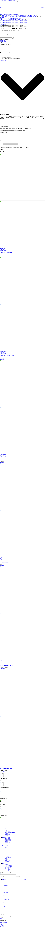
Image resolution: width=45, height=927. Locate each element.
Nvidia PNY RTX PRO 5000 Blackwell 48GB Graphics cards (11, 19)
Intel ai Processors (8, 867)
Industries (6, 852)
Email (1, 145)
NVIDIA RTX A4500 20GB (6, 665)
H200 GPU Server (8, 865)
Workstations (7, 856)
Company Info (5, 827)
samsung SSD (7, 869)
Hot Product (4, 863)
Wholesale (7, 847)
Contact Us (7, 835)
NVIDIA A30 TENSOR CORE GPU (9, 459)
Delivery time (7, 838)
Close (1, 915)
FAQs (6, 830)
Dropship (6, 841)
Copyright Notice (8, 843)
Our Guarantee (7, 834)
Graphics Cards (5, 14)
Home (1, 14)
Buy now (6, 39)
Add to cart (2, 39)
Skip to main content (11, 0)
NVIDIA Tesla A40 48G (5, 562)
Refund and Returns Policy (10, 832)
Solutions (6, 850)
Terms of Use (7, 842)
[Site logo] (22, 13)
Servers (6, 855)
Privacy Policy (7, 831)
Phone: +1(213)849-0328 (8, 824)
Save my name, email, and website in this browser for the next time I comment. (16, 147)
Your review (2, 140)
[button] (2, 256)
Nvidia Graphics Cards (13, 14)
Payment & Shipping (6, 837)
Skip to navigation (3, 0)
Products (4, 854)
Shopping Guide (8, 840)
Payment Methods (8, 839)
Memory (6, 859)
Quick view (2, 249)
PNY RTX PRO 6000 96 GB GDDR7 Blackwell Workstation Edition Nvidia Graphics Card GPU (18, 16)
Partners (6, 846)
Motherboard (7, 861)
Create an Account (3, 922)
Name (1, 142)
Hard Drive (7, 858)
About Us (6, 829)
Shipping (6, 833)
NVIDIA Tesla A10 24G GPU (7, 355)
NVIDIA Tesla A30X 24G (6, 252)
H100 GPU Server (8, 866)
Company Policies (5, 845)
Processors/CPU (8, 857)
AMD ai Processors (8, 868)
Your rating (2, 132)
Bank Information (8, 848)
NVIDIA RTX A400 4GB (6, 768)
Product (6, 849)
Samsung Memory (8, 870)
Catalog (6, 864)
